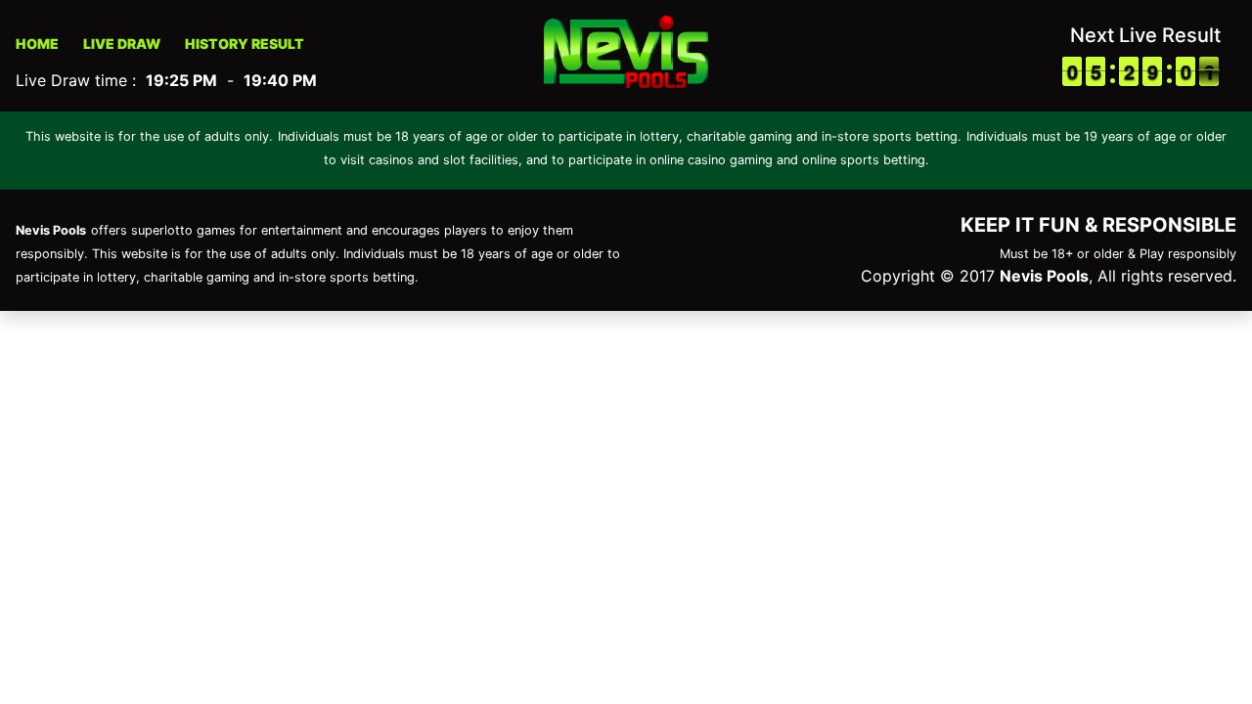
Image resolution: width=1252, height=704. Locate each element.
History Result (244, 43)
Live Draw (121, 43)
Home (37, 43)
